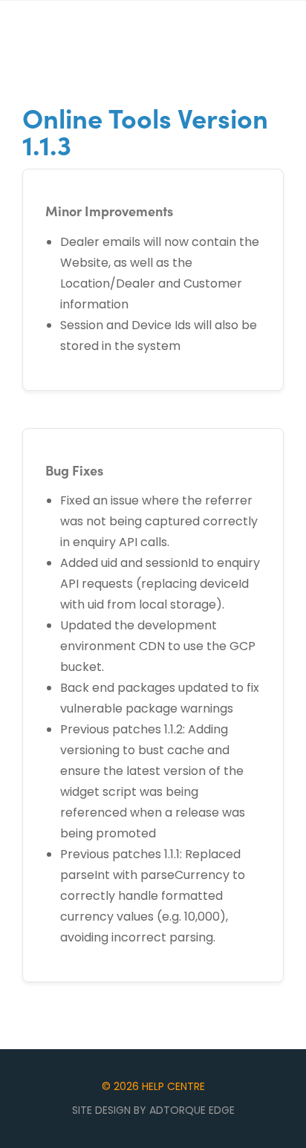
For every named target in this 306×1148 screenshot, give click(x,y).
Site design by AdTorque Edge (153, 1110)
